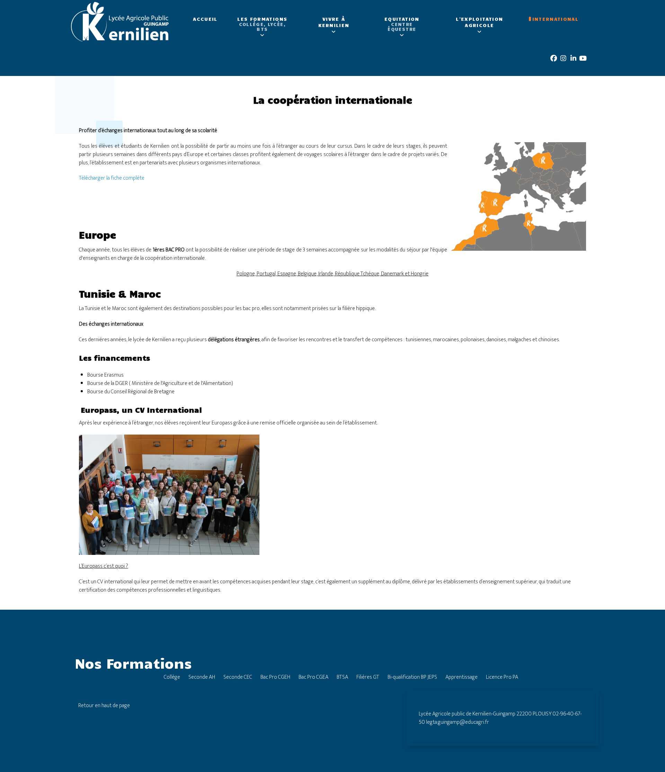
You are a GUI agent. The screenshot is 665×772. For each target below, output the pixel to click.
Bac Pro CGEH (275, 677)
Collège (172, 677)
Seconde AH (201, 677)
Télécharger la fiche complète (111, 178)
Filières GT (367, 677)
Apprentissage (461, 677)
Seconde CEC (237, 677)
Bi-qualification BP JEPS (412, 677)
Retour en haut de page (104, 705)
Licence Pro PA (502, 677)
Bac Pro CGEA (313, 677)
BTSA (342, 677)
